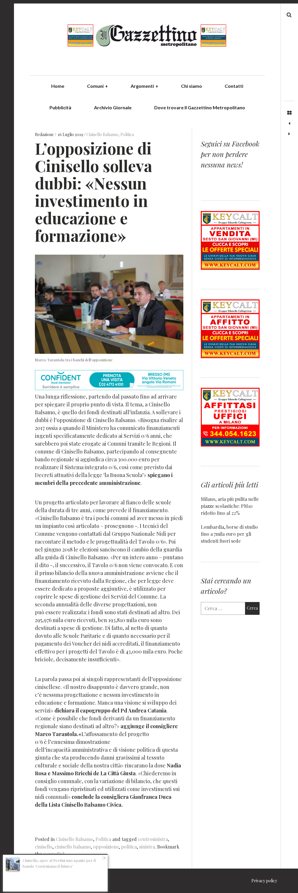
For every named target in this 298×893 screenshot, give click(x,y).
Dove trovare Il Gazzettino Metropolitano (199, 107)
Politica (127, 134)
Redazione (45, 134)
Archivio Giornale (113, 107)
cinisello (43, 847)
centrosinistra (153, 839)
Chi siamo (191, 86)
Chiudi (104, 858)
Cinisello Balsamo (102, 134)
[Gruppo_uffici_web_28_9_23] (230, 445)
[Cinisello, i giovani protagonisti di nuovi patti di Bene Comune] (289, 123)
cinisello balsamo (73, 847)
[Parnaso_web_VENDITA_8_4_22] (230, 268)
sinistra (147, 847)
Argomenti (144, 86)
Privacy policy (264, 880)
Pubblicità (60, 107)
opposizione (106, 847)
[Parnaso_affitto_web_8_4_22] (230, 356)
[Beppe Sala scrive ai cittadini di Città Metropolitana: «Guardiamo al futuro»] (289, 134)
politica (129, 847)
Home (57, 86)
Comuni (97, 86)
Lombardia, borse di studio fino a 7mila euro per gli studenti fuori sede (229, 534)
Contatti (234, 86)
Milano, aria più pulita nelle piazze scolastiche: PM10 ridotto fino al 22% (230, 506)
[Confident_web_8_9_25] (109, 388)
